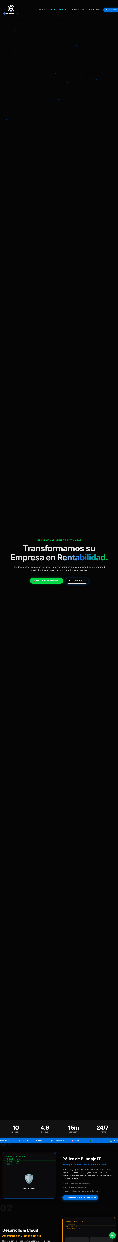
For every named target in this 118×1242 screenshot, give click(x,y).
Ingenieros (94, 10)
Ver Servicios (77, 581)
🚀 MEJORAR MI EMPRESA (46, 580)
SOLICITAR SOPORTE (59, 10)
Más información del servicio (80, 1198)
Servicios (42, 10)
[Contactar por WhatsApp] (112, 1235)
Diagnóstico (78, 10)
